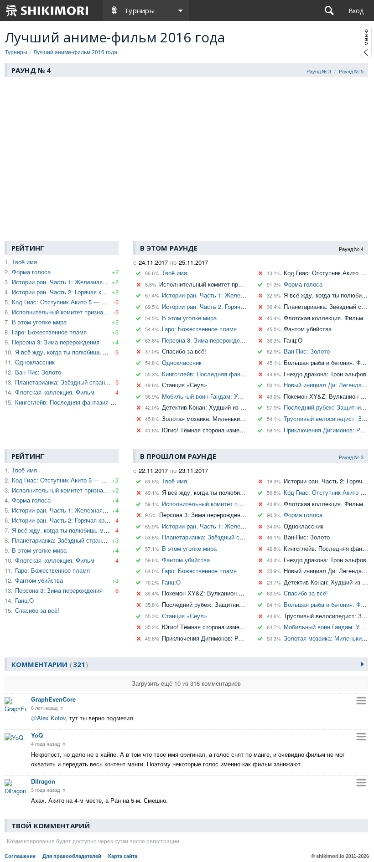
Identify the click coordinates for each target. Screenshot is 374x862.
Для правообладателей (71, 856)
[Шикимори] (47, 10)
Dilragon (43, 781)
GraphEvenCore (53, 699)
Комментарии (48, 664)
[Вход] (356, 10)
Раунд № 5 (351, 71)
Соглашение (20, 856)
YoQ (37, 735)
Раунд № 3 (318, 71)
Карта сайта (122, 856)
